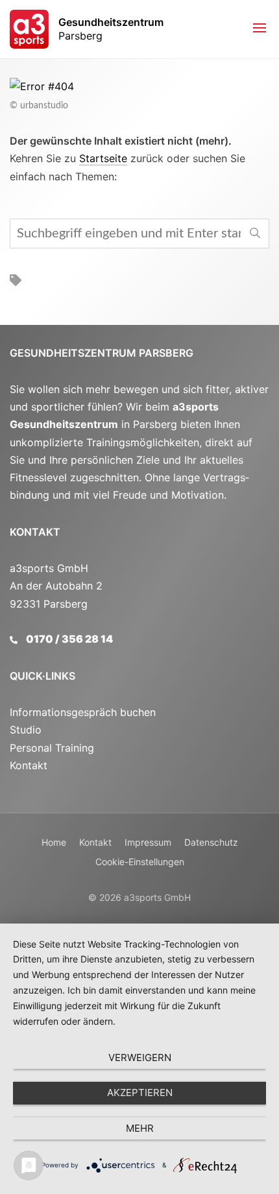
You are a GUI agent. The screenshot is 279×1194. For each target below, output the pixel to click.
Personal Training (52, 747)
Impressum (148, 842)
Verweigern (139, 1057)
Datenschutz (211, 842)
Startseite (103, 158)
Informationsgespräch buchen (83, 712)
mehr (140, 1128)
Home (54, 842)
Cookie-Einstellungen (139, 861)
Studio (26, 729)
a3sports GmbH (157, 897)
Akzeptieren (140, 1092)
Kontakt (35, 531)
